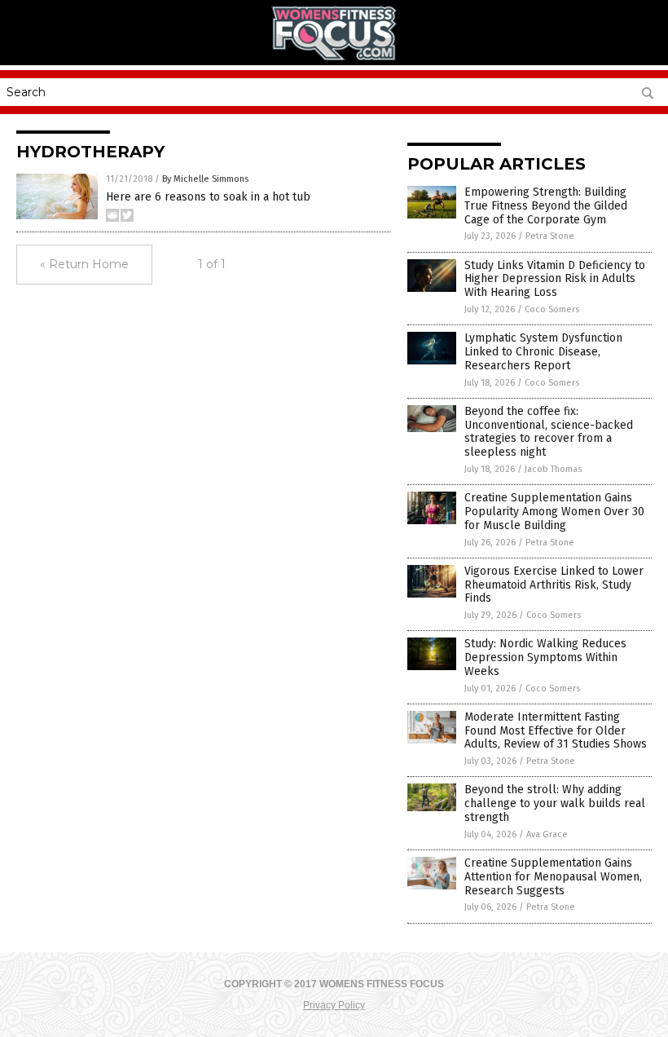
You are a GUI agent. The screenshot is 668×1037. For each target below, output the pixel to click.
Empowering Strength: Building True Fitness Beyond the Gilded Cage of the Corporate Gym (545, 206)
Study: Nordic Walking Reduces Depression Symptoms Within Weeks (545, 657)
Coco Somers (552, 309)
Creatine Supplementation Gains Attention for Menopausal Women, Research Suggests (553, 877)
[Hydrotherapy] (334, 57)
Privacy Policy (334, 1005)
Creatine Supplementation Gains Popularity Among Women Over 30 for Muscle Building (554, 511)
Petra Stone (549, 236)
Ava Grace (547, 834)
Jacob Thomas (553, 469)
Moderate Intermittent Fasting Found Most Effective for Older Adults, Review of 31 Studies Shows (555, 731)
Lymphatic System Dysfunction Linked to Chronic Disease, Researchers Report (543, 352)
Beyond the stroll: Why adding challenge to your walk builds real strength (554, 803)
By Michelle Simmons (205, 179)
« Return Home (84, 264)
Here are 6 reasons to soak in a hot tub (208, 197)
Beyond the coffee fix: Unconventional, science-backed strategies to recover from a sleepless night (548, 431)
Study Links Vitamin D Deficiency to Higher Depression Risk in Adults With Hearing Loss (554, 279)
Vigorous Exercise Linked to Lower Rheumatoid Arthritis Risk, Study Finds (554, 585)
